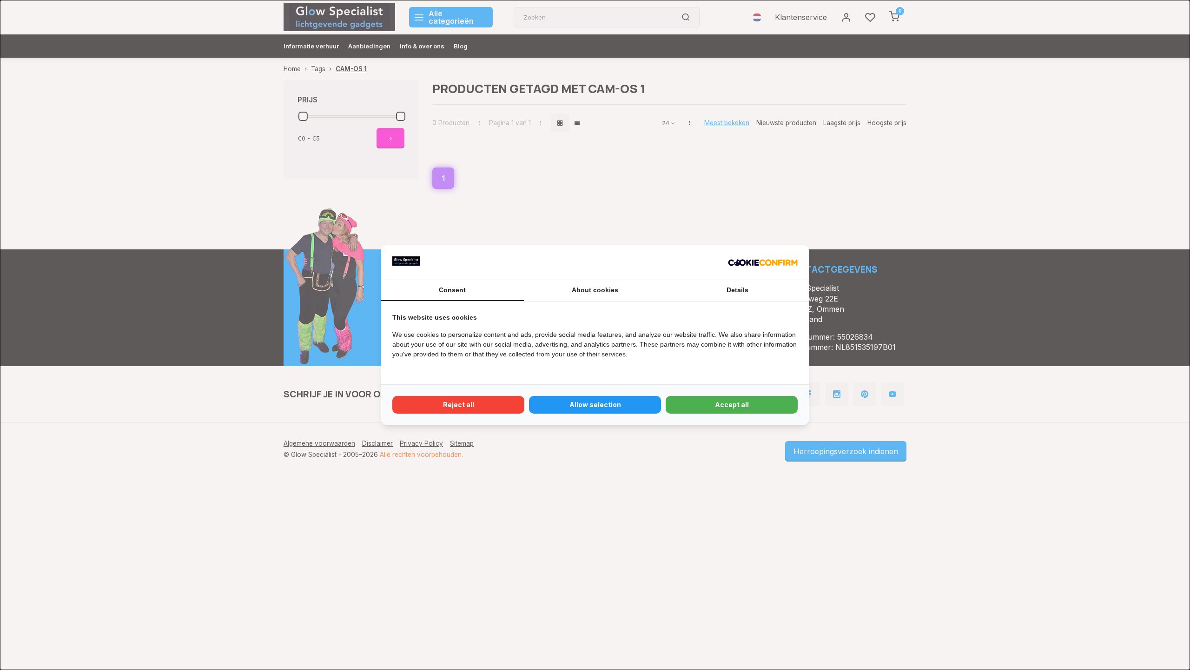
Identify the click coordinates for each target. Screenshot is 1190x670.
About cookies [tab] (595, 290)
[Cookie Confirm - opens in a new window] (763, 262)
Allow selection (595, 405)
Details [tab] (737, 290)
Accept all (732, 405)
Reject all (458, 405)
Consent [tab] (452, 290)
